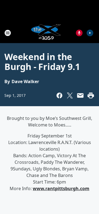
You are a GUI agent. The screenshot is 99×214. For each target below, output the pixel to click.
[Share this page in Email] (80, 95)
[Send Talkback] (79, 33)
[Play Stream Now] (90, 33)
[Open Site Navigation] (7, 33)
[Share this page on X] (70, 95)
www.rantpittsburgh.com (61, 188)
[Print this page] (91, 95)
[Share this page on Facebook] (59, 95)
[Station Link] (46, 33)
